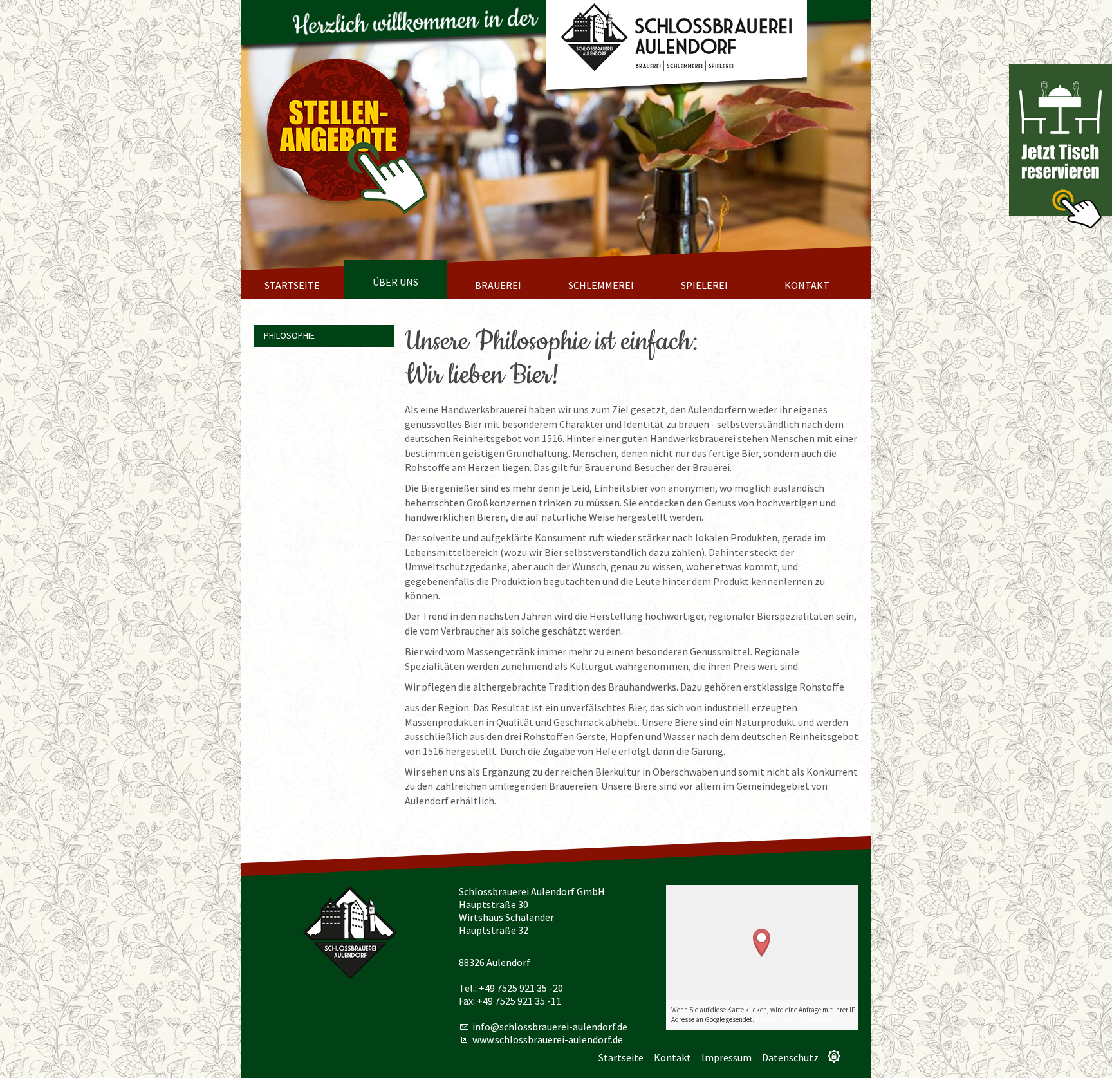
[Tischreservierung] (1060, 146)
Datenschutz (790, 1057)
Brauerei (498, 285)
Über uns (395, 281)
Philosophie (289, 335)
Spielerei (704, 285)
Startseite (292, 285)
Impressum (726, 1057)
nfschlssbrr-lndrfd (548, 1026)
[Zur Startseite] (676, 39)
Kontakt (806, 285)
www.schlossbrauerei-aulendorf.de (547, 1039)
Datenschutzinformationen (795, 1019)
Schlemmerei (601, 285)
